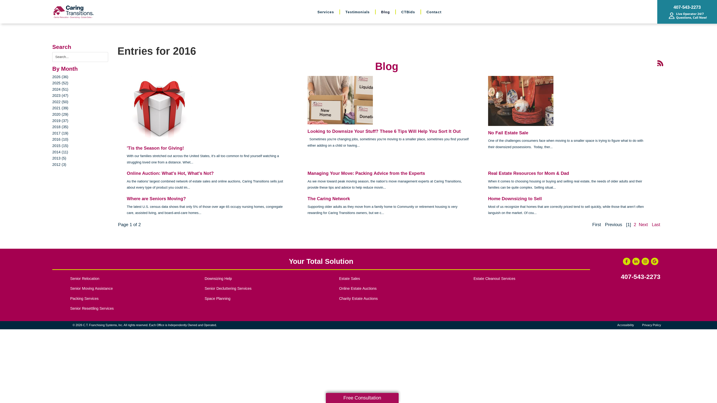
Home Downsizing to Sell (515, 198)
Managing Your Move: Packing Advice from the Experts (366, 173)
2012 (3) (59, 165)
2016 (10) (60, 139)
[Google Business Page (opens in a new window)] (654, 261)
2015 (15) (60, 146)
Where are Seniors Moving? (156, 198)
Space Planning (217, 298)
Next (643, 224)
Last (656, 224)
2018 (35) (60, 127)
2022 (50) (60, 102)
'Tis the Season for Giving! (155, 148)
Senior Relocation (84, 279)
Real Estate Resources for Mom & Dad (528, 173)
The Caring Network (329, 198)
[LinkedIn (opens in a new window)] (636, 261)
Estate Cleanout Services (494, 279)
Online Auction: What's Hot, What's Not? (170, 173)
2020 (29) (60, 114)
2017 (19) (60, 133)
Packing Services (84, 298)
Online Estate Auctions (358, 288)
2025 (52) (60, 83)
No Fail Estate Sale (508, 132)
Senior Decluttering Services (228, 288)
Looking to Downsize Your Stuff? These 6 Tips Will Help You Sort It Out (384, 131)
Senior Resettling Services (92, 308)
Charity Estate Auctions (358, 298)
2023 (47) (60, 95)
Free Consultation (362, 398)
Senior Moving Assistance (91, 288)
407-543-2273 (640, 277)
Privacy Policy (651, 325)
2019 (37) (60, 121)
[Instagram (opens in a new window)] (645, 261)
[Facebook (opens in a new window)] (626, 261)
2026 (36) (60, 77)
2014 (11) (60, 152)
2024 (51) (60, 89)
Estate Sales (349, 279)
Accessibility (625, 325)
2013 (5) (59, 158)
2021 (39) (60, 108)
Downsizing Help (218, 279)
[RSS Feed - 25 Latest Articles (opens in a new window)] (660, 62)
